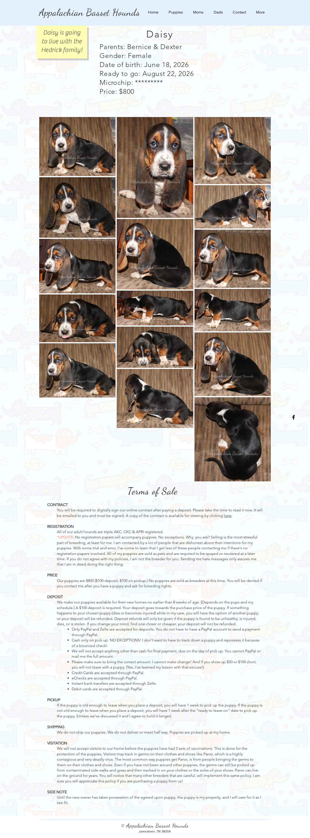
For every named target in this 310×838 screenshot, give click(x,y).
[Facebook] (293, 417)
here (228, 515)
